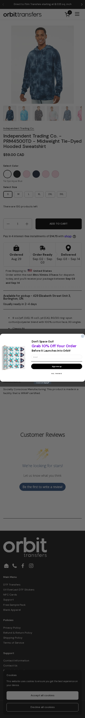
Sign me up (57, 366)
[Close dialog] (82, 336)
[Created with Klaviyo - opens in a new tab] (42, 383)
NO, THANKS (56, 373)
